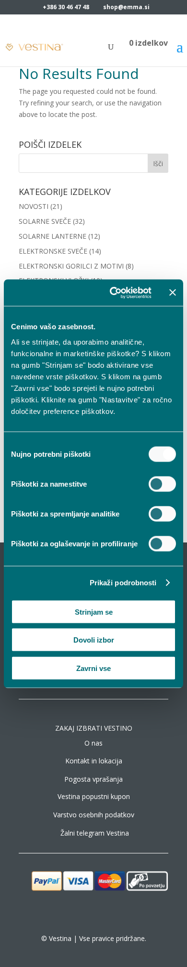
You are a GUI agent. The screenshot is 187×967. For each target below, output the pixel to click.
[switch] (162, 483)
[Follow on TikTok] (103, 921)
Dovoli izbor (93, 640)
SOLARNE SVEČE (45, 221)
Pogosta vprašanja (93, 779)
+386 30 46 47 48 (66, 7)
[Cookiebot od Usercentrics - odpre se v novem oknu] (113, 292)
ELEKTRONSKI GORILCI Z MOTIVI (71, 266)
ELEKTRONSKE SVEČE (53, 251)
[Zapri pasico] (172, 292)
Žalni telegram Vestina (94, 833)
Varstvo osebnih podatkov (93, 814)
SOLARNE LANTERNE (52, 236)
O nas (93, 743)
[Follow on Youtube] (122, 921)
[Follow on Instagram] (84, 921)
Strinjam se (94, 611)
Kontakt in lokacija (93, 760)
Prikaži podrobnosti (123, 583)
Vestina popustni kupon (94, 796)
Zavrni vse (93, 668)
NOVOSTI (33, 206)
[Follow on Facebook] (64, 921)
